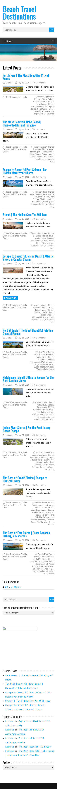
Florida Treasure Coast (42, 560)
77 (12, 587)
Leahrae (8, 83)
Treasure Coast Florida (42, 521)
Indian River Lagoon (44, 415)
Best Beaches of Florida (16, 97)
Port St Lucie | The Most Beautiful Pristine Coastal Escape (28, 332)
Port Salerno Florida (43, 198)
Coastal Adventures (45, 406)
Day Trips (42, 352)
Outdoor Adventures (45, 156)
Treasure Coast (50, 160)
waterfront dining (49, 205)
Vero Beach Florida (49, 523)
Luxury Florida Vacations (43, 511)
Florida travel (48, 149)
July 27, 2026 (23, 129)
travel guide (40, 159)
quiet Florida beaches (42, 518)
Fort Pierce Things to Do (43, 569)
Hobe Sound (48, 152)
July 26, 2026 (23, 219)
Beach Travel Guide (45, 452)
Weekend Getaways (45, 369)
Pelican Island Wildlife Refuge (44, 516)
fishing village (41, 192)
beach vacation (40, 147)
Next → (17, 587)
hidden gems (35, 152)
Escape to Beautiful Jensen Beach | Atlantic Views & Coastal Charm (28, 258)
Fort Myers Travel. (45, 109)
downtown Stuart (39, 233)
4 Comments (40, 129)
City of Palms (47, 99)
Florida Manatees (39, 559)
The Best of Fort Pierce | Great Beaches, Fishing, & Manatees (26, 534)
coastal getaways (39, 455)
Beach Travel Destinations (19, 12)
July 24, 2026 (23, 338)
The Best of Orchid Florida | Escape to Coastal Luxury (25, 479)
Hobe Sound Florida (38, 154)
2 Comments (40, 263)
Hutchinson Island (40, 414)
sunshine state (41, 111)
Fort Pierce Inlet (46, 566)
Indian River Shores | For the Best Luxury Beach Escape (26, 429)
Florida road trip (40, 101)
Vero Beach (49, 469)
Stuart (45, 241)
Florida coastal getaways (43, 505)
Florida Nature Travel (44, 507)
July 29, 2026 (23, 83)
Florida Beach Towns (44, 503)
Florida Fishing (47, 557)
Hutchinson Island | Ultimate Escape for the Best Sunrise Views (28, 379)
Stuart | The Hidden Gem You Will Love (25, 214)
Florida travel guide (45, 102)
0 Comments (40, 83)
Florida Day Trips (46, 457)
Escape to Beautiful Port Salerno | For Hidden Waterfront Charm (25, 171)
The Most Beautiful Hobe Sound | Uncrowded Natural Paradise (22, 123)
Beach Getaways (45, 403)
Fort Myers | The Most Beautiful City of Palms (26, 77)
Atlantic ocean (41, 402)
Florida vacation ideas (42, 105)
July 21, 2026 (23, 540)
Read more (10, 298)
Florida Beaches (46, 355)
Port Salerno (43, 197)
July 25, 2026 (23, 263)
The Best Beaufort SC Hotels (35, 747)
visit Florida (49, 114)
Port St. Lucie (47, 362)
